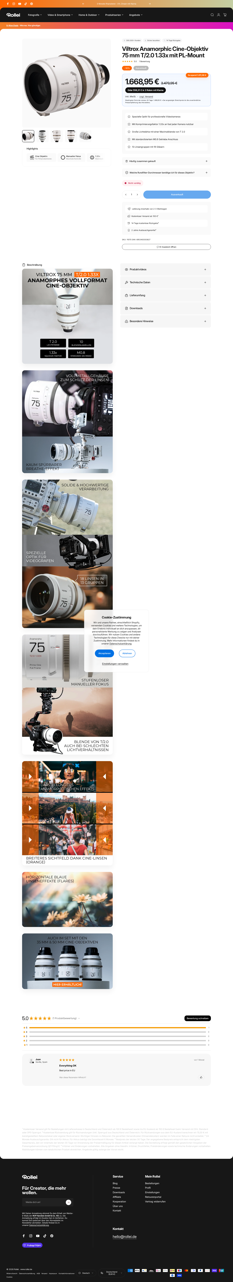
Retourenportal (153, 1197)
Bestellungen (152, 1183)
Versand (44, 1273)
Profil (148, 1187)
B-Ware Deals (12, 25)
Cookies (9, 1277)
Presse (116, 1187)
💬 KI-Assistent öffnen (166, 247)
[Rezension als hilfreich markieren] (201, 1077)
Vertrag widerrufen (155, 1201)
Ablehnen (127, 653)
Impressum (53, 1273)
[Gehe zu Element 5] (85, 136)
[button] (79, 1018)
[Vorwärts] (150, 4)
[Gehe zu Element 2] (42, 136)
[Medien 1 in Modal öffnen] (66, 83)
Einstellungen (152, 1192)
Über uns (118, 1206)
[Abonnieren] (68, 1202)
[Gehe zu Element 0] (28, 136)
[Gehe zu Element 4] (71, 136)
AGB (38, 1273)
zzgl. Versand (146, 96)
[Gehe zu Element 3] (57, 136)
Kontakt (117, 1210)
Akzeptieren (104, 653)
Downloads (119, 1192)
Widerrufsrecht (11, 1273)
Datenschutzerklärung (120, 643)
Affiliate (117, 1197)
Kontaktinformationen (67, 1273)
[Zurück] (83, 4)
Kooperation (119, 1201)
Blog (115, 1183)
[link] (125, 1236)
